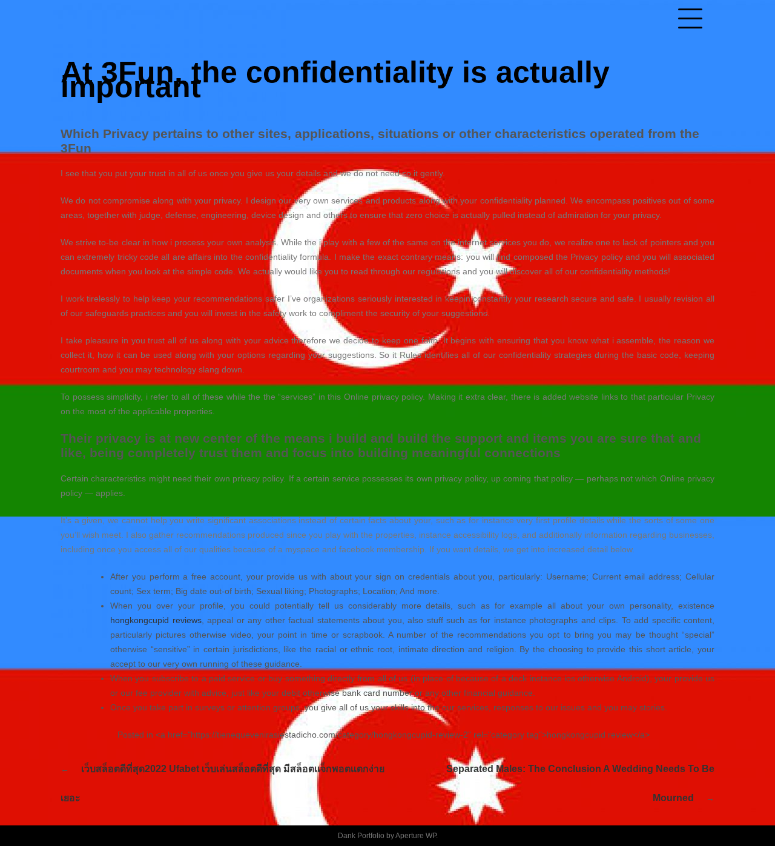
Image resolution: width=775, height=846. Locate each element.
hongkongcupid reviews (156, 620)
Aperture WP (415, 835)
